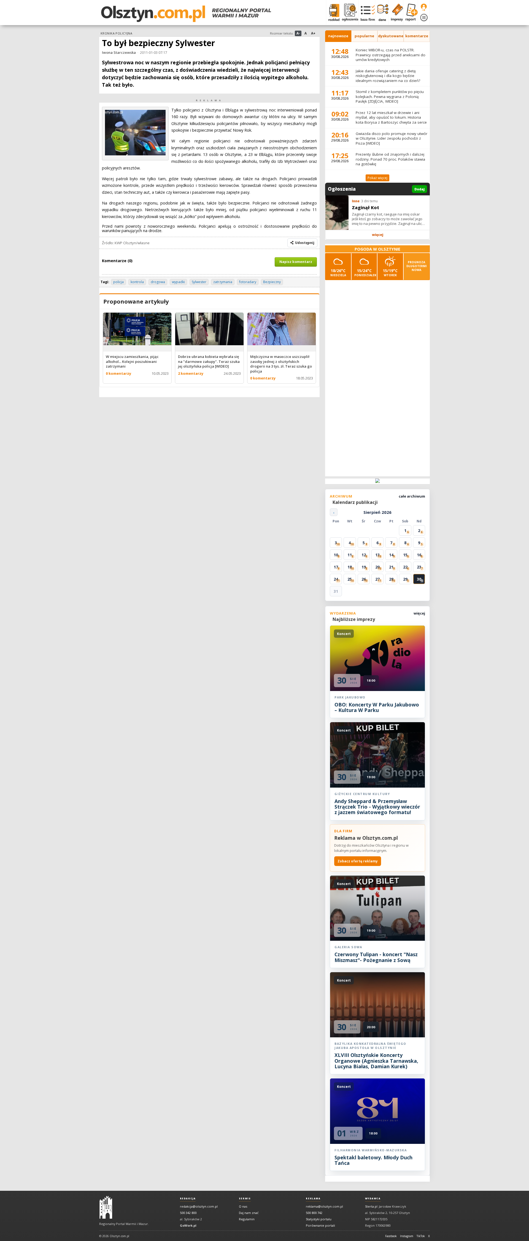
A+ (313, 33)
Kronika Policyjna (116, 33)
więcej (377, 234)
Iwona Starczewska (119, 52)
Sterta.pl (371, 1206)
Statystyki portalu (318, 1219)
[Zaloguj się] (423, 7)
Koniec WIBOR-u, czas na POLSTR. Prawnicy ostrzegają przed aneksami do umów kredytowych (390, 54)
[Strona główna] (186, 14)
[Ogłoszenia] (348, 12)
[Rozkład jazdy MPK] (332, 12)
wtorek (390, 272)
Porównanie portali (320, 1225)
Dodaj (419, 189)
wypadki (178, 282)
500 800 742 (314, 1213)
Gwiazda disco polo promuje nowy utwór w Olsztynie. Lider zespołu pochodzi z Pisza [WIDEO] (391, 138)
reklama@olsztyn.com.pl (324, 1206)
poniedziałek (365, 272)
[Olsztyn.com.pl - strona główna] (105, 1207)
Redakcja (188, 1198)
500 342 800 (188, 1213)
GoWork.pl (188, 1225)
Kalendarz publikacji (355, 502)
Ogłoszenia (342, 189)
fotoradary (247, 282)
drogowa (158, 282)
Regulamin (247, 1219)
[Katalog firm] (366, 12)
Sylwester (199, 282)
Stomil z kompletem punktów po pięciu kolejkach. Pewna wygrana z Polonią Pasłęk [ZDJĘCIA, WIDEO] (390, 96)
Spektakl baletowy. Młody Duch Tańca (373, 1160)
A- (298, 33)
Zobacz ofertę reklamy (358, 861)
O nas (243, 1206)
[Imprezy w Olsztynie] (395, 12)
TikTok (421, 1236)
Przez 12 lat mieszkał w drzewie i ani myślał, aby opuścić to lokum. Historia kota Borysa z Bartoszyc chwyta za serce (391, 117)
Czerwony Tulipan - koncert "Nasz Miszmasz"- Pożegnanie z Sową (376, 957)
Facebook (391, 1236)
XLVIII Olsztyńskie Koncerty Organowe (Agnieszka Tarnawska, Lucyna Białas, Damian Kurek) (376, 1061)
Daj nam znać (248, 1213)
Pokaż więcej (377, 178)
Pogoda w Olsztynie (377, 249)
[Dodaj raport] (410, 12)
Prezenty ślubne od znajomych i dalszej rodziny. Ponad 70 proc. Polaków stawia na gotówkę (390, 159)
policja (118, 282)
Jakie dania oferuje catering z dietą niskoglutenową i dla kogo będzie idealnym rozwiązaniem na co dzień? (388, 75)
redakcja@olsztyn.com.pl (199, 1206)
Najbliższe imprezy (354, 619)
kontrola (137, 282)
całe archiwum (412, 496)
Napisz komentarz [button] (295, 261)
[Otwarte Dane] (381, 12)
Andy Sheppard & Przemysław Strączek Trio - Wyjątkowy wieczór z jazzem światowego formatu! (377, 807)
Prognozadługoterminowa (416, 266)
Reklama (313, 1198)
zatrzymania (222, 282)
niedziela (338, 272)
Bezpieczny (272, 282)
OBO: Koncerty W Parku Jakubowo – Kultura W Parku (376, 707)
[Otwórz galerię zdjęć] (135, 153)
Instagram (406, 1236)
